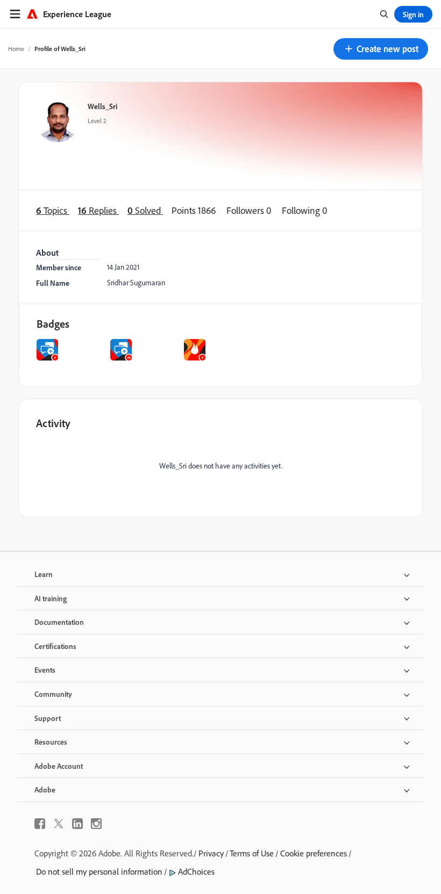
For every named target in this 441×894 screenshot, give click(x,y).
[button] (380, 49)
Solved (145, 210)
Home (16, 49)
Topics (52, 210)
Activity (53, 423)
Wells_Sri (102, 106)
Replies (98, 210)
